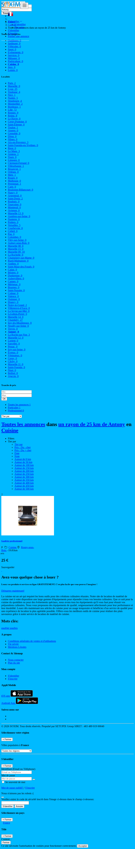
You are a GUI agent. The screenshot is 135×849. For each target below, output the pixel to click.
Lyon (12, 89)
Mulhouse (14, 180)
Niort (12, 370)
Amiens (13, 154)
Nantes (13, 98)
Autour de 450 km (24, 485)
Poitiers (13, 222)
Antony (13, 331)
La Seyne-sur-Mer (18, 311)
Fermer (6, 842)
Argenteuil (15, 195)
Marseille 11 (15, 364)
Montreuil (14, 207)
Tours (12, 157)
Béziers (13, 272)
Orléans (13, 172)
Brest (12, 148)
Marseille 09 (16, 251)
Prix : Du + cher (22, 450)
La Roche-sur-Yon (19, 334)
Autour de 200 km (24, 471)
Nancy (12, 192)
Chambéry (15, 320)
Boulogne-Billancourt (20, 189)
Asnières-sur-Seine (19, 216)
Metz (12, 174)
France (6, 822)
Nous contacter (16, 659)
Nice (11, 95)
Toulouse (14, 92)
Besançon (14, 169)
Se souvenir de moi (15, 782)
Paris (12, 83)
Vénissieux (15, 355)
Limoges (14, 160)
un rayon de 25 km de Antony (91, 424)
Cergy (12, 358)
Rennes (13, 112)
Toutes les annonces (19, 404)
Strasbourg (15, 100)
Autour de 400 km (24, 482)
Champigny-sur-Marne (21, 257)
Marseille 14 (15, 317)
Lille (12, 109)
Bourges (13, 287)
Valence (13, 296)
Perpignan (14, 183)
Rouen (12, 177)
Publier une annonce (18, 36)
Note (17, 456)
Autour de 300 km (24, 477)
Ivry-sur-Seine (16, 349)
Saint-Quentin (16, 367)
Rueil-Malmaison (18, 260)
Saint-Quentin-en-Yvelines (23, 145)
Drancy (13, 302)
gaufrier (5, 628)
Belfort (13, 373)
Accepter (82, 846)
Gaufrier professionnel (11, 541)
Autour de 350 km (24, 480)
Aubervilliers (16, 278)
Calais (12, 269)
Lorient (13, 340)
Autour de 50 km (23, 462)
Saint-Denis (15, 198)
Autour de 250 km (24, 474)
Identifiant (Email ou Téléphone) (18, 769)
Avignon (14, 210)
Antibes (13, 263)
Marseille (14, 86)
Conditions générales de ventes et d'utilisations (32, 641)
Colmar (13, 293)
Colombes (14, 237)
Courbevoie (15, 228)
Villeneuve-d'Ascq (19, 308)
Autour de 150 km (24, 468)
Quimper (14, 299)
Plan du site (14, 662)
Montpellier (15, 103)
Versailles (14, 225)
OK (4, 399)
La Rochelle (15, 254)
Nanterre (14, 219)
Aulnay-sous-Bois (18, 243)
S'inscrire (19, 27)
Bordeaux (14, 106)
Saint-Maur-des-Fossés (21, 266)
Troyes (13, 328)
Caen (12, 186)
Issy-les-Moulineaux (20, 322)
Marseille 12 (15, 337)
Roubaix (13, 201)
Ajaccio (13, 376)
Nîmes (12, 139)
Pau (11, 234)
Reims (12, 115)
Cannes (13, 281)
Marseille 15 (15, 248)
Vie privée (13, 644)
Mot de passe (8, 775)
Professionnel (16, 410)
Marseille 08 (15, 246)
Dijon (12, 136)
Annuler (19, 806)
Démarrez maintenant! (12, 590)
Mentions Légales (17, 647)
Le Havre (14, 118)
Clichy (12, 361)
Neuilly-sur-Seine (18, 325)
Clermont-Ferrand (18, 163)
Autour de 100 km (24, 465)
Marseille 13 (15, 213)
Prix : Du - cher (22, 447)
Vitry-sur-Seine (17, 240)
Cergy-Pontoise (17, 121)
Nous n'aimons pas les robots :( (17, 793)
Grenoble (14, 133)
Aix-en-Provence (18, 142)
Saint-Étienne (16, 124)
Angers (13, 130)
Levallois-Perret (17, 314)
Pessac (12, 346)
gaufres (14, 628)
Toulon (13, 127)
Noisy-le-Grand (17, 305)
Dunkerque (15, 275)
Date (16, 453)
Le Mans (14, 151)
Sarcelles (14, 343)
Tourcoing (14, 204)
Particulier (14, 407)
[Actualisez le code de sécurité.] (2, 796)
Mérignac (14, 284)
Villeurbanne (16, 166)
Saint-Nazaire (16, 290)
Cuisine (9, 430)
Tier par (18, 444)
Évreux (13, 352)
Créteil (12, 231)
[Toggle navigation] (24, 5)
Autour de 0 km (22, 459)
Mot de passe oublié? (12, 787)
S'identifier (20, 24)
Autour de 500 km (24, 488)
